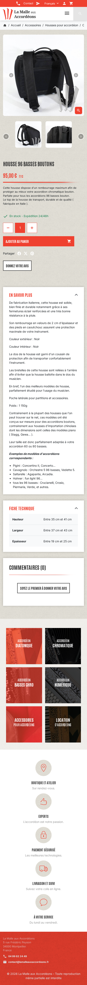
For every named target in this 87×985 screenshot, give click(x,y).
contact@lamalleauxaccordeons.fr (28, 961)
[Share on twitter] (26, 253)
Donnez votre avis (17, 266)
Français (50, 3)
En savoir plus (20, 294)
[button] (80, 14)
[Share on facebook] (19, 253)
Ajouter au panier (38, 241)
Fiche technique (21, 508)
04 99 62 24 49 (17, 956)
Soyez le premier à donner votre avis (43, 588)
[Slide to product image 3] (28, 134)
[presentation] (6, 136)
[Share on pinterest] (32, 253)
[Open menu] (67, 13)
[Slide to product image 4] (59, 134)
